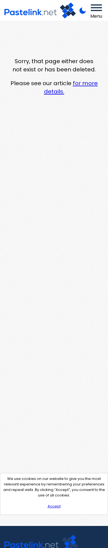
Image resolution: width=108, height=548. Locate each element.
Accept (54, 506)
